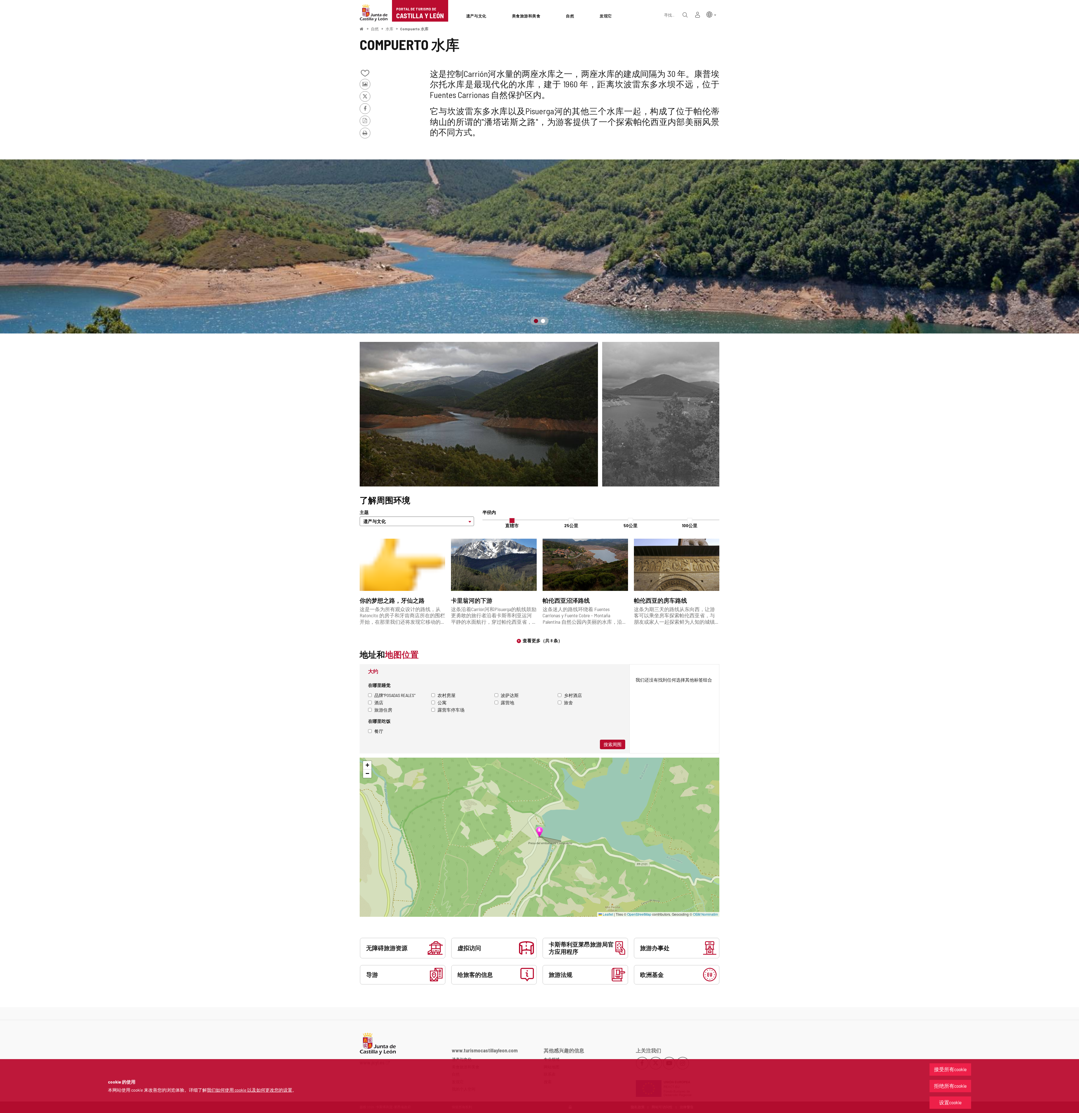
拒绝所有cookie (950, 1086)
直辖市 (512, 525)
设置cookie (950, 1102)
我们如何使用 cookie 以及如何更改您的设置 (249, 1090)
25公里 (571, 525)
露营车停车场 (451, 709)
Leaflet (607, 914)
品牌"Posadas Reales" (394, 695)
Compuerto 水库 (414, 28)
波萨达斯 (510, 695)
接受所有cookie (950, 1069)
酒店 (378, 702)
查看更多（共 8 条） (543, 640)
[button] (711, 14)
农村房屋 (446, 695)
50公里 (631, 525)
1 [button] (536, 321)
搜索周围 (613, 744)
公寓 (442, 702)
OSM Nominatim (705, 914)
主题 (364, 512)
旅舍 (568, 702)
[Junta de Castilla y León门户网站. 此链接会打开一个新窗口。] (374, 12)
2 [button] (543, 321)
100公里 (689, 525)
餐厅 (378, 731)
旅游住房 (383, 709)
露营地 (507, 702)
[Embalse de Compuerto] (539, 246)
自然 (375, 28)
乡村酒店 (573, 695)
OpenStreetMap (639, 914)
